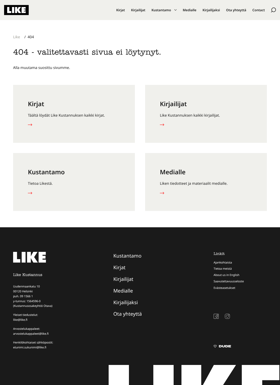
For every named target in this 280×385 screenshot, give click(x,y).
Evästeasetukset (224, 288)
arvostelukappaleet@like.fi (31, 334)
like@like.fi (20, 320)
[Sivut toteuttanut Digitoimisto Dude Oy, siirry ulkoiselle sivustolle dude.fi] (222, 347)
